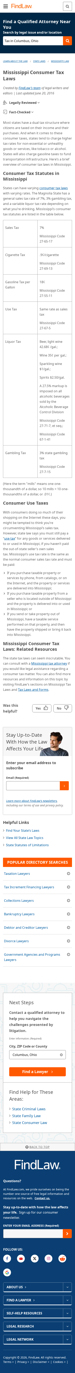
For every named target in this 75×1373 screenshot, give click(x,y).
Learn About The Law (15, 61)
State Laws (39, 61)
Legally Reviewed (22, 102)
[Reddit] (62, 1258)
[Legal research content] (67, 1326)
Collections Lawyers (19, 900)
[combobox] (37, 1054)
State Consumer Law (29, 1122)
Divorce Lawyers (16, 941)
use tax (9, 538)
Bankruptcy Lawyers (19, 914)
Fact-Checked (19, 112)
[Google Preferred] (7, 1272)
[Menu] (6, 6)
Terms (7, 1362)
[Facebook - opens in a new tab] (7, 1258)
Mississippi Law (60, 61)
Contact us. (42, 1198)
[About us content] (67, 1287)
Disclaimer (40, 1362)
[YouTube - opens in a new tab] (21, 1258)
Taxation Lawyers (17, 873)
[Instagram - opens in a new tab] (48, 1258)
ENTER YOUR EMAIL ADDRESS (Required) (31, 1225)
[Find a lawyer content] (67, 1300)
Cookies (58, 1362)
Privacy (22, 1362)
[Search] (67, 6)
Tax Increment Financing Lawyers (29, 887)
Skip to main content (37, 4)
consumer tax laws (53, 188)
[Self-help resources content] (67, 1313)
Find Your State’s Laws (22, 830)
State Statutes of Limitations (27, 845)
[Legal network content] (67, 1339)
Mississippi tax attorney (49, 663)
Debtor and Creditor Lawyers (26, 927)
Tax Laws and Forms (33, 689)
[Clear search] (61, 1054)
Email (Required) (17, 778)
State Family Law (26, 1115)
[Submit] (64, 785)
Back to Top (39, 1147)
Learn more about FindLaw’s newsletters (31, 801)
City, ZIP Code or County (28, 1046)
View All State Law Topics (24, 838)
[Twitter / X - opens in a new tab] (35, 1258)
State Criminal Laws (29, 1108)
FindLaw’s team (30, 88)
